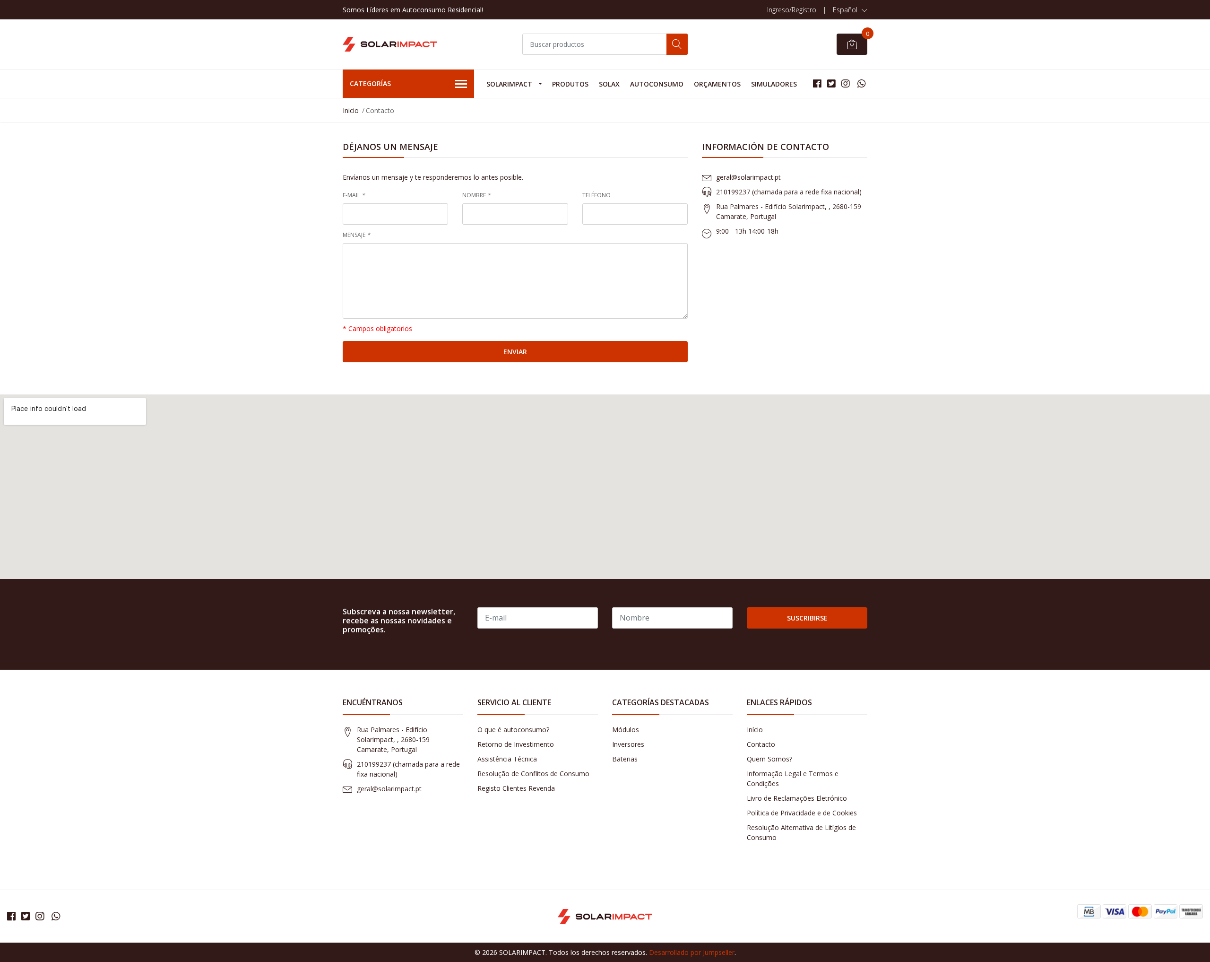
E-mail (354, 195)
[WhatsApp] (861, 83)
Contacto (761, 744)
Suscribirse (807, 617)
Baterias (625, 758)
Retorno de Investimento (515, 744)
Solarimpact (509, 83)
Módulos (625, 729)
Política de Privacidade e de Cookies (802, 812)
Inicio (351, 110)
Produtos (570, 83)
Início (755, 729)
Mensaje (356, 235)
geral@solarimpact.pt (748, 177)
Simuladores (774, 83)
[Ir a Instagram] (845, 83)
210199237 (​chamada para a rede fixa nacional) (789, 191)
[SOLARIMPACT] (390, 44)
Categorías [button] (370, 83)
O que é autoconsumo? (513, 729)
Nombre (476, 195)
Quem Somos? (769, 758)
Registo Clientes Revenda (516, 788)
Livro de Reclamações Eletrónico (797, 798)
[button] (850, 9)
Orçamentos (717, 83)
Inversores (628, 744)
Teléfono (596, 195)
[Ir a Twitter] (831, 83)
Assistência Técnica (507, 758)
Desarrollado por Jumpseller (692, 952)
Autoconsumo (656, 83)
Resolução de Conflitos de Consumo (533, 773)
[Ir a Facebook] (817, 83)
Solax (609, 83)
